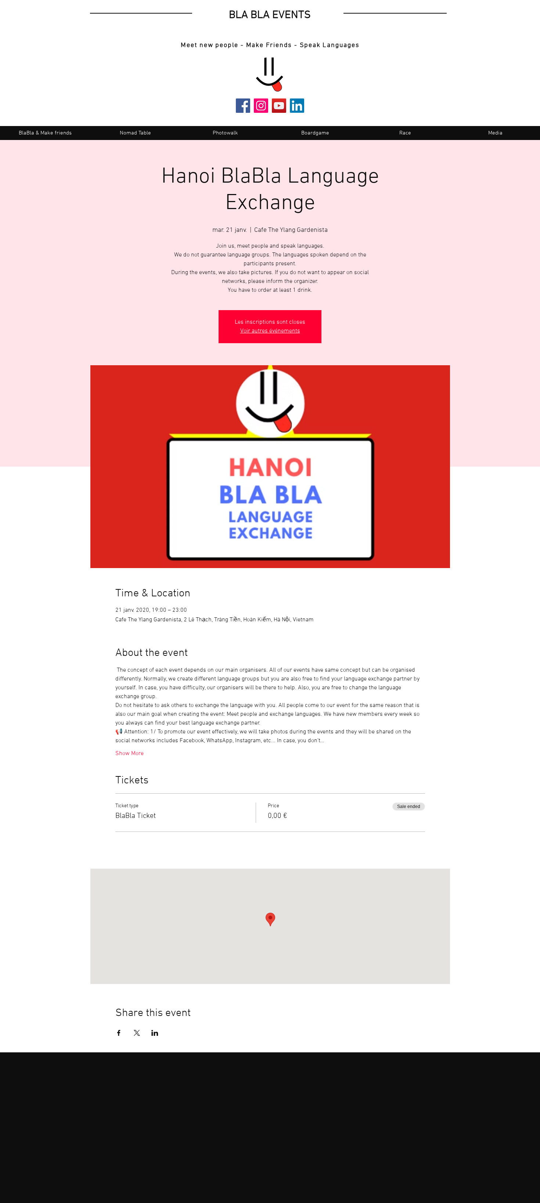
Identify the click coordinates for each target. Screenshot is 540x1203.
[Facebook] (243, 105)
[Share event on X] (136, 1033)
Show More (129, 753)
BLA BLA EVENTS (270, 15)
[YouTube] (279, 105)
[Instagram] (261, 105)
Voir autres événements (270, 331)
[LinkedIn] (297, 105)
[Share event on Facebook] (118, 1033)
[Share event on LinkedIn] (154, 1033)
